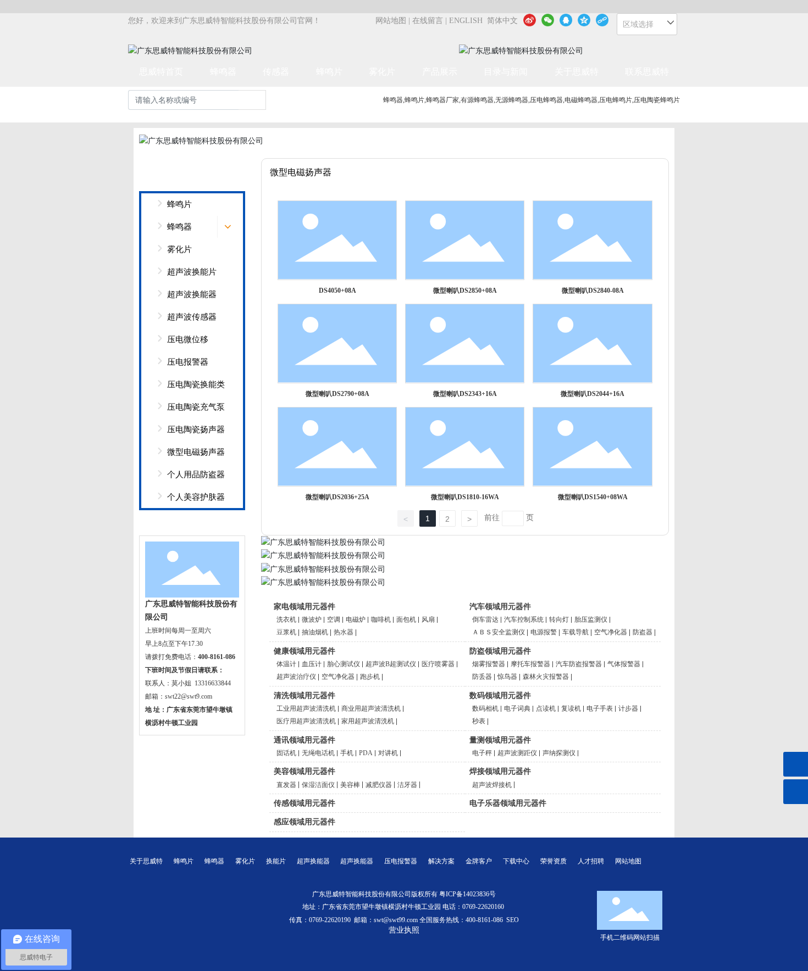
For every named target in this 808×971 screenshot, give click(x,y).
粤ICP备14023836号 (467, 894)
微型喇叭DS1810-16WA (465, 497)
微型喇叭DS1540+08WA (593, 497)
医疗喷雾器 (438, 664)
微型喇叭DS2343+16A (465, 394)
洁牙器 (407, 785)
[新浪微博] (529, 19)
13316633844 (213, 683)
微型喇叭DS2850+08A (465, 290)
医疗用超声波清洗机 (306, 721)
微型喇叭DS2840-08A (593, 290)
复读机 (571, 708)
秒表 (478, 721)
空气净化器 (610, 632)
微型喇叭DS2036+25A (337, 497)
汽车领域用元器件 (500, 606)
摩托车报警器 (530, 664)
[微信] (547, 19)
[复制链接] (602, 19)
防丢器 (482, 676)
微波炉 (312, 619)
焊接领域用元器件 (500, 771)
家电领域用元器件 (304, 606)
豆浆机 (286, 632)
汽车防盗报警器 (579, 664)
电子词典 (517, 708)
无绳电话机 (318, 753)
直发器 (286, 785)
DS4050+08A (337, 290)
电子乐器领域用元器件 (507, 803)
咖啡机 (381, 619)
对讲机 (388, 753)
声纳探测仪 (559, 753)
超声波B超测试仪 (391, 664)
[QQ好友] (566, 19)
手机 (346, 753)
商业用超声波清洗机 (371, 708)
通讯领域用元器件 (304, 740)
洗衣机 (286, 619)
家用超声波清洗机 (367, 721)
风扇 (428, 619)
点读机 (546, 708)
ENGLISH (466, 20)
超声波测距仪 (517, 753)
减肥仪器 (379, 785)
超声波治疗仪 (296, 676)
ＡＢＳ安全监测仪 (498, 632)
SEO (512, 920)
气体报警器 (623, 664)
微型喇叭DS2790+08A (337, 394)
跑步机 (370, 676)
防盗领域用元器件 (500, 651)
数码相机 (485, 708)
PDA (366, 753)
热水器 (343, 632)
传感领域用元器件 (304, 803)
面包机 (406, 619)
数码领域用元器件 (500, 695)
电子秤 (482, 753)
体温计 (286, 664)
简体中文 (502, 20)
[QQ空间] (584, 19)
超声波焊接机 (492, 785)
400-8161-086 (484, 920)
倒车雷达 (485, 619)
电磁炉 (356, 619)
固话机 (286, 753)
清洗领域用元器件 (304, 695)
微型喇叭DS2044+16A (592, 394)
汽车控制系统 (524, 619)
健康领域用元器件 (304, 651)
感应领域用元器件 (304, 822)
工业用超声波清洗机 (306, 708)
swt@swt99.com (396, 920)
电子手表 (599, 708)
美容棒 (350, 785)
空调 (333, 619)
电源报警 (543, 632)
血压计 (312, 664)
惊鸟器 (507, 676)
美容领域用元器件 (304, 771)
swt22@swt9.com (188, 696)
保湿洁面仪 (318, 785)
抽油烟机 (315, 632)
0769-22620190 (330, 920)
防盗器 (642, 632)
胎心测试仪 (343, 664)
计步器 (628, 708)
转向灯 (559, 619)
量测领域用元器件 (500, 740)
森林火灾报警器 (546, 676)
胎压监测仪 (590, 619)
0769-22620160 (484, 907)
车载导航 (575, 632)
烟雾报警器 (488, 664)
